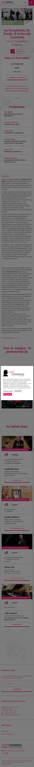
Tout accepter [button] (7, 394)
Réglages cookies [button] (8, 391)
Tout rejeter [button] (18, 391)
